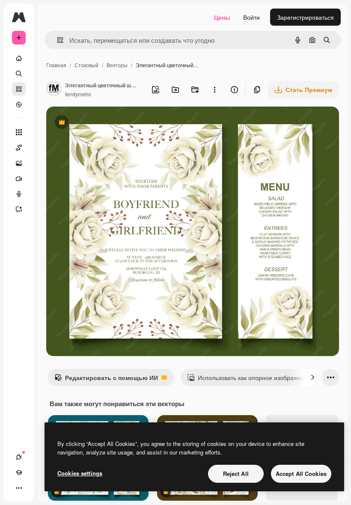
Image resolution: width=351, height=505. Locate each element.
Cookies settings (79, 473)
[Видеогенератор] (19, 178)
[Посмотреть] (19, 104)
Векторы (117, 64)
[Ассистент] (19, 209)
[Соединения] (19, 457)
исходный (103, 123)
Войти (251, 17)
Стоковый (86, 64)
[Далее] (312, 377)
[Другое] (19, 488)
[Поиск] (19, 73)
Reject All (236, 473)
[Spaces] (19, 147)
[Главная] (19, 58)
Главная (56, 64)
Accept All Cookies (301, 473)
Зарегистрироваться (305, 17)
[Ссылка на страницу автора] (54, 89)
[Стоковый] (19, 89)
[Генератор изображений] (19, 163)
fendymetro (78, 94)
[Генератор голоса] (19, 194)
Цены (222, 17)
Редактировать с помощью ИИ (106, 379)
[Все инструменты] (19, 132)
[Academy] (19, 472)
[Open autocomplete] (56, 40)
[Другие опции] (214, 89)
